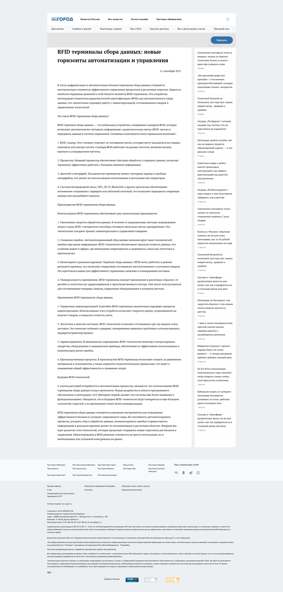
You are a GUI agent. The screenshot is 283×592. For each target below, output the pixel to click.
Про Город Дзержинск (56, 475)
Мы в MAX (135, 28)
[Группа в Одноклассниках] (183, 473)
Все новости (115, 19)
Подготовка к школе (111, 28)
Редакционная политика (132, 490)
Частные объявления (168, 19)
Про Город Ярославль (107, 465)
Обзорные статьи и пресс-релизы (136, 486)
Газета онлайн (139, 19)
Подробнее (125, 545)
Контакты (88, 490)
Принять (222, 40)
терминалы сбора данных (134, 85)
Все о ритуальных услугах (191, 28)
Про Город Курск (79, 468)
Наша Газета (128, 465)
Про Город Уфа (129, 468)
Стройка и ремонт (82, 28)
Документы (57, 28)
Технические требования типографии (99, 486)
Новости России (90, 19)
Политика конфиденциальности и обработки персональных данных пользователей (81, 549)
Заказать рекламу (159, 28)
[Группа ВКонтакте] (176, 473)
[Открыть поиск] (228, 19)
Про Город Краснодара (107, 475)
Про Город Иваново (156, 465)
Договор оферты (54, 486)
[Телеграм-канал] (191, 473)
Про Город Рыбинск (106, 468)
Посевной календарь (225, 28)
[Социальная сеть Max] (198, 473)
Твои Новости (53, 468)
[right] (232, 29)
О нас (49, 490)
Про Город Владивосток (82, 475)
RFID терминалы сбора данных (89, 116)
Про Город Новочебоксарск (84, 465)
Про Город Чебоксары (56, 465)
